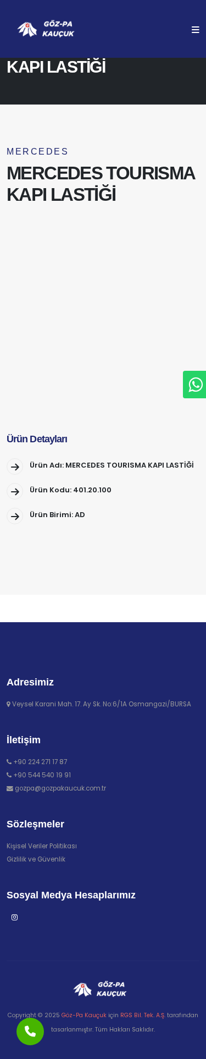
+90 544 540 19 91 (42, 775)
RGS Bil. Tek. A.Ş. (142, 1015)
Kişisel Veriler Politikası (42, 846)
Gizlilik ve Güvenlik (36, 859)
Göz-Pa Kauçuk (84, 1015)
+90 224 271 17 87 (40, 762)
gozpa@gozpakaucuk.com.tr (60, 788)
